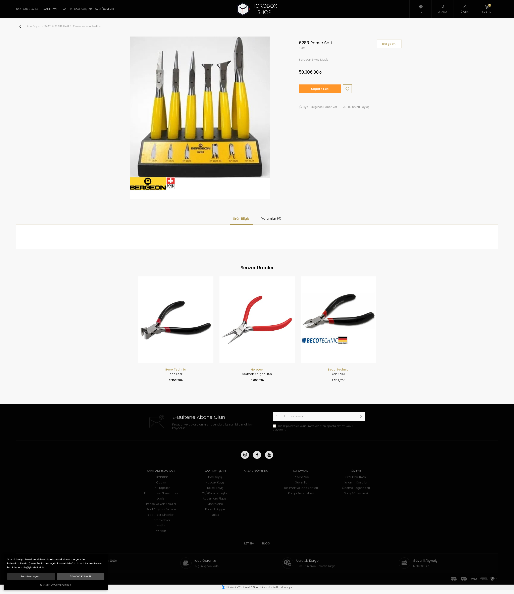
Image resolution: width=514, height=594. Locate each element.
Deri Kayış (215, 477)
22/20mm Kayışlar (215, 493)
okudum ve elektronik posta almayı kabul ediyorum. (313, 428)
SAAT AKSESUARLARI (28, 9)
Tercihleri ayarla (31, 576)
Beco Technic (175, 369)
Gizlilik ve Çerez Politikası (57, 585)
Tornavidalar (161, 520)
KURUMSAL (300, 470)
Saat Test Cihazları (161, 514)
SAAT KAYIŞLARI (83, 9)
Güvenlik (301, 482)
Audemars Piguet (215, 498)
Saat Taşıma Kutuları (161, 509)
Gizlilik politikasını (289, 426)
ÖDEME (356, 470)
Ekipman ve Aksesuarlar (161, 493)
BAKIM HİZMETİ (51, 9)
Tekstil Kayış (215, 487)
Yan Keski (338, 374)
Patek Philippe (215, 509)
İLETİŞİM (249, 543)
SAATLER (67, 9)
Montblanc (215, 504)
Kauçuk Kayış (215, 482)
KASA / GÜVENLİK (104, 9)
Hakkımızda (301, 477)
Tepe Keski (175, 374)
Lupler (161, 498)
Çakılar (161, 482)
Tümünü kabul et (80, 576)
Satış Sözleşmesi (356, 493)
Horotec (257, 369)
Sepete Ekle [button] (320, 88)
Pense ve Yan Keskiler (161, 504)
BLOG (266, 543)
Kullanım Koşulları (356, 482)
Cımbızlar (161, 477)
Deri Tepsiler (161, 487)
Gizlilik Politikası (355, 477)
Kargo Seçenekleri (301, 493)
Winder (161, 530)
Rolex (215, 514)
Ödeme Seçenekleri (356, 487)
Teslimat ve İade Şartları (301, 487)
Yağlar (161, 525)
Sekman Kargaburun (257, 374)
